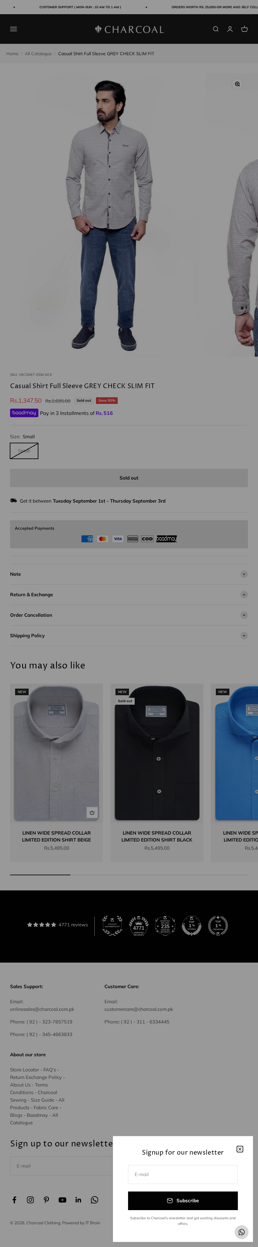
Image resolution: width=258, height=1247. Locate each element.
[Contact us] (242, 1232)
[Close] (240, 1149)
